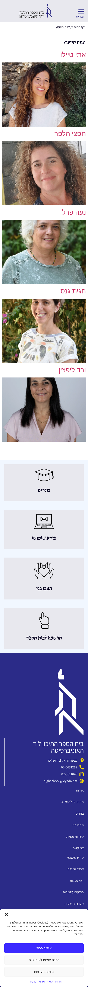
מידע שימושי (44, 538)
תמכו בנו (44, 588)
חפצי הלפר (70, 133)
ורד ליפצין (72, 370)
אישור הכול (44, 948)
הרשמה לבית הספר (44, 638)
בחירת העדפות (44, 972)
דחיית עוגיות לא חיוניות (44, 960)
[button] (6, 914)
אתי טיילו (73, 54)
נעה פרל (74, 212)
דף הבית (79, 27)
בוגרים (44, 490)
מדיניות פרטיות (37, 981)
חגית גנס (73, 291)
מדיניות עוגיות (54, 981)
